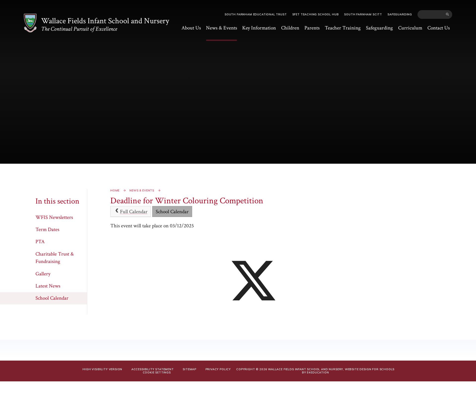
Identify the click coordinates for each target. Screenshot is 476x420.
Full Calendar (134, 211)
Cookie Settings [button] (157, 372)
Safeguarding (399, 14)
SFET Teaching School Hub (315, 14)
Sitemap (189, 369)
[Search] (447, 14)
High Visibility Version (102, 369)
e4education (318, 372)
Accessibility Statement (152, 369)
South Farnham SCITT (363, 14)
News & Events (141, 190)
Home (114, 190)
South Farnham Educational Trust (256, 14)
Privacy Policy (218, 369)
